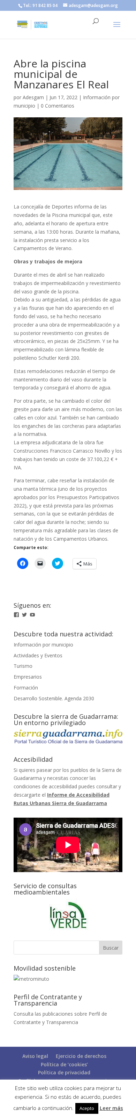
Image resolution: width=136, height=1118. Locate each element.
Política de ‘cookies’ (64, 1064)
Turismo (23, 666)
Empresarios (28, 676)
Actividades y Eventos (38, 655)
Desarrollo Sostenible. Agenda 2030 (54, 698)
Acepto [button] (87, 1108)
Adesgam (33, 97)
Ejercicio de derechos (81, 1056)
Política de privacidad (64, 1072)
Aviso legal (35, 1056)
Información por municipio (43, 644)
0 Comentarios (57, 105)
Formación (26, 687)
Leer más (111, 1107)
